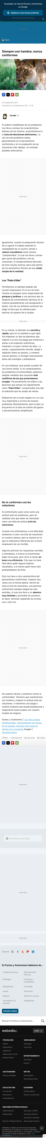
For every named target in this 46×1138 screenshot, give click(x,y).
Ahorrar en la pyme (31, 996)
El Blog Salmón (29, 1091)
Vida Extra (28, 1047)
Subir (36, 1031)
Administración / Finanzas (30, 973)
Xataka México (8, 1111)
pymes (5, 991)
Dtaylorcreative (9, 732)
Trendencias (7, 1091)
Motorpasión (28, 1075)
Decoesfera (7, 1095)
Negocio (6, 996)
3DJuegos (28, 1044)
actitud (42, 738)
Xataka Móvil (7, 1047)
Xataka (5, 1044)
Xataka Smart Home (10, 1054)
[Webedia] (9, 1032)
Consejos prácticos (10, 972)
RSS (23, 951)
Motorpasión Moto (31, 1079)
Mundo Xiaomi (8, 1058)
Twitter (8, 94)
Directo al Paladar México (12, 1121)
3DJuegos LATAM (30, 1111)
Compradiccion (8, 1098)
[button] (14, 115)
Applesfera (7, 1051)
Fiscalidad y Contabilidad (29, 980)
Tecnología (28, 986)
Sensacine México (31, 1114)
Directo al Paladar (9, 1075)
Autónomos (28, 991)
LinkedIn (33, 951)
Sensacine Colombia (31, 1118)
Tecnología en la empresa (9, 1002)
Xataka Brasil (7, 1114)
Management (16, 738)
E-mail (17, 94)
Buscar (43, 1021)
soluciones (30, 738)
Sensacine (28, 1060)
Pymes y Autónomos (31, 1095)
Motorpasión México (31, 1121)
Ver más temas (10, 1011)
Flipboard (12, 94)
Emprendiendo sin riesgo (29, 723)
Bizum (7, 40)
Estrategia (7, 979)
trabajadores (29, 1001)
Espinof (27, 1063)
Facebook (3, 94)
